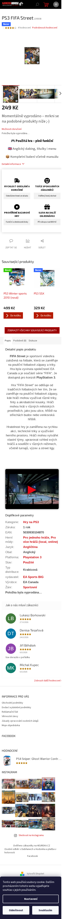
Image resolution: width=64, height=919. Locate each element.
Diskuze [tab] (33, 340)
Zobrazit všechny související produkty (32, 330)
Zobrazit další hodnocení (47, 680)
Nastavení (30, 899)
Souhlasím (45, 910)
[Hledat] (37, 4)
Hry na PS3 (31, 522)
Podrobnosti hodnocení (44, 27)
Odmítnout (16, 910)
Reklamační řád (10, 712)
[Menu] (56, 4)
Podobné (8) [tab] (19, 340)
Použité (28, 562)
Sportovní (30, 587)
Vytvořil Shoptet (35, 873)
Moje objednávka (11, 725)
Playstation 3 (32, 557)
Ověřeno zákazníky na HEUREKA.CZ (31, 845)
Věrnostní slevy (10, 716)
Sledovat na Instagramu (31, 835)
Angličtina (30, 547)
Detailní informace (11, 164)
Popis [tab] (8, 340)
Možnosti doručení (12, 129)
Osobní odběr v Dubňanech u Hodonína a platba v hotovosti (30, 850)
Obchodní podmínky (12, 703)
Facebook (32, 856)
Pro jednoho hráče (36, 537)
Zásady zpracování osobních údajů (20, 721)
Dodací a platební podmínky (16, 707)
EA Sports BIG (33, 577)
